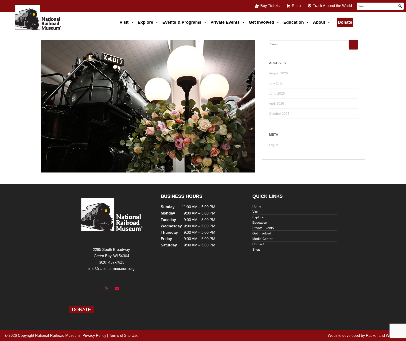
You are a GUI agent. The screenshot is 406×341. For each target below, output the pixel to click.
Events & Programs (181, 22)
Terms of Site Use (123, 335)
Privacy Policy (94, 335)
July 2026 (276, 83)
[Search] (353, 45)
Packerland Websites (383, 335)
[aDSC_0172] (148, 106)
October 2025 (279, 113)
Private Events (225, 22)
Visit (124, 22)
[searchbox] (380, 6)
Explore (145, 22)
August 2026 (278, 73)
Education (293, 22)
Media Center (262, 239)
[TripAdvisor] (128, 289)
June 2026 (277, 93)
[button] (400, 6)
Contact (258, 244)
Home (256, 206)
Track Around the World (332, 6)
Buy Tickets (270, 6)
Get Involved (261, 22)
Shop (296, 6)
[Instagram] (105, 289)
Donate (345, 22)
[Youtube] (117, 289)
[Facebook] (94, 289)
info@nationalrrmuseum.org (111, 269)
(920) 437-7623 (111, 262)
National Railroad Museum (57, 335)
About (319, 22)
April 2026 (276, 103)
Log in (273, 145)
